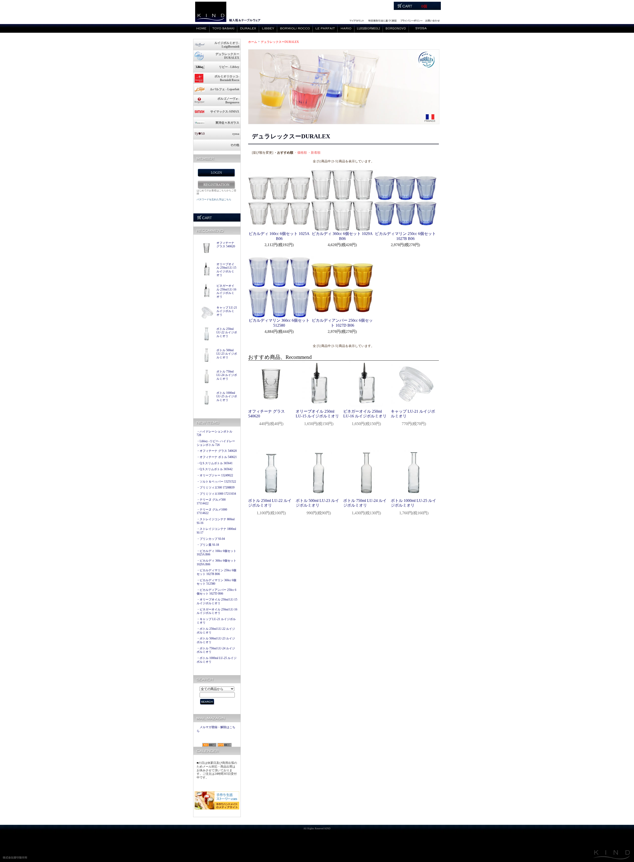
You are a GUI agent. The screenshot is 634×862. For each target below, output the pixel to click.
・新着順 (314, 152)
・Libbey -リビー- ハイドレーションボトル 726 (216, 443)
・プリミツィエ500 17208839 (216, 487)
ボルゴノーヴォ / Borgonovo (396, 28)
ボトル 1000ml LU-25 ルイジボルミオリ (226, 396)
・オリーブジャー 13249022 (215, 475)
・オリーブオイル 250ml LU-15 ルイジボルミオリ (217, 601)
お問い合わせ (432, 20)
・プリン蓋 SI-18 (208, 544)
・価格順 (300, 152)
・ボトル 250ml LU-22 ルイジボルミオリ (216, 630)
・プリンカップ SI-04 (211, 539)
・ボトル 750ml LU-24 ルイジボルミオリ (216, 650)
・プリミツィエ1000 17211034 (216, 493)
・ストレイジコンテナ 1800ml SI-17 (216, 530)
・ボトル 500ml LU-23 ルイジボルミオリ (216, 640)
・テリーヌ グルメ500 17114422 (211, 501)
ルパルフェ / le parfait (325, 28)
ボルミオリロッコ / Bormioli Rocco (295, 28)
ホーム (252, 42)
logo (210, 12)
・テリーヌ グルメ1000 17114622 (212, 511)
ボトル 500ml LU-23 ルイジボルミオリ (226, 353)
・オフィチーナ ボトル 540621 (217, 457)
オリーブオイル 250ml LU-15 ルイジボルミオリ (226, 269)
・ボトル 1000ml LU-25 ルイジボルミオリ (217, 659)
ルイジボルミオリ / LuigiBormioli (368, 28)
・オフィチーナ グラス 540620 (217, 451)
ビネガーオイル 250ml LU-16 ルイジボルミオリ (226, 291)
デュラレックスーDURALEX (280, 42)
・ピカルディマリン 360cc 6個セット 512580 (216, 582)
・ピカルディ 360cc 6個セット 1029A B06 (216, 562)
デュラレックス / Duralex (248, 28)
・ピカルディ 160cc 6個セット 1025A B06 (216, 552)
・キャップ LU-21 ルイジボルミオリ (216, 621)
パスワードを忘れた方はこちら (214, 199)
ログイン (356, 20)
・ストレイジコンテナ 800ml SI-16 (216, 521)
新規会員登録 (216, 184)
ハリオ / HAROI (346, 28)
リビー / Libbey (268, 28)
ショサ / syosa (421, 28)
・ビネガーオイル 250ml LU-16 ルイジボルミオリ (217, 611)
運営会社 (411, 20)
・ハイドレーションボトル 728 (214, 433)
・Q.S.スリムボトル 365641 (215, 463)
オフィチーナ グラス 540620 (225, 244)
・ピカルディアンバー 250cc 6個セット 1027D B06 (216, 591)
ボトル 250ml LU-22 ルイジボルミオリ (226, 332)
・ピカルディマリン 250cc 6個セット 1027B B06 (216, 572)
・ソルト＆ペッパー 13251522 (216, 481)
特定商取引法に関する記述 (382, 20)
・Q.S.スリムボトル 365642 (215, 469)
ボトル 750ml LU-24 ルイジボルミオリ (226, 375)
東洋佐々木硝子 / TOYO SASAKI (223, 28)
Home (201, 28)
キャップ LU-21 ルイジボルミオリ (226, 311)
